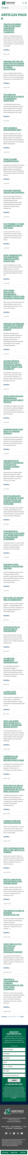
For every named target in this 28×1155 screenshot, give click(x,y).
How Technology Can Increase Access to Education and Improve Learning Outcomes (13, 500)
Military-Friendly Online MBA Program (13, 191)
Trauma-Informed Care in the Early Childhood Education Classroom (12, 28)
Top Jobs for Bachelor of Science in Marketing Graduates (13, 98)
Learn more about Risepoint (12, 1145)
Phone (10, 1066)
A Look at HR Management (9, 693)
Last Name (6, 1058)
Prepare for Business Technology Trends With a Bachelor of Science (13, 327)
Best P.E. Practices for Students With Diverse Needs (12, 881)
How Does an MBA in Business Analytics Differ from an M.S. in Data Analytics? (13, 788)
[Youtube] (22, 1133)
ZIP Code (6, 1071)
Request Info (14, 1152)
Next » (22, 1016)
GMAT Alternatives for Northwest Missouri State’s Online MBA (12, 258)
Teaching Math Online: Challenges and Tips (13, 566)
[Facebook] (6, 1133)
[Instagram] (18, 1133)
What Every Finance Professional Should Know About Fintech (13, 399)
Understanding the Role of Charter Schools (13, 431)
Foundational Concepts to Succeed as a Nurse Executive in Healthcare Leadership (13, 535)
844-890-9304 (16, 1084)
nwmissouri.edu (18, 1128)
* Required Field (14, 1046)
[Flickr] (14, 1133)
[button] (23, 3)
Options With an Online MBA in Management (11, 629)
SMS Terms (19, 1096)
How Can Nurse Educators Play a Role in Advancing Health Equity (12, 724)
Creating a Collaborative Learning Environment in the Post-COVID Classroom (13, 984)
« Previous (4, 1016)
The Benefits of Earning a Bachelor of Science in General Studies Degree (13, 465)
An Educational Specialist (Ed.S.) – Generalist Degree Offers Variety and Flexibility (12, 365)
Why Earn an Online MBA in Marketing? (13, 599)
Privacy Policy (5, 1126)
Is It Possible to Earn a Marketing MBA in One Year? (13, 226)
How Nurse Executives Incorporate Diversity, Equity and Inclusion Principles (13, 294)
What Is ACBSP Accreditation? (11, 160)
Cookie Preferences (16, 1126)
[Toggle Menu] (26, 3)
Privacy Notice (14, 1096)
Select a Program (8, 1049)
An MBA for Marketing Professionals (10, 660)
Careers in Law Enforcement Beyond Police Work (13, 758)
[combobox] (14, 1049)
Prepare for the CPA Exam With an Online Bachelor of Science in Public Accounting (13, 65)
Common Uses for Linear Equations (12, 822)
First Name (6, 1053)
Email (5, 1062)
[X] (10, 1133)
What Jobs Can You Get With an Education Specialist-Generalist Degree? (13, 948)
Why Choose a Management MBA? (12, 129)
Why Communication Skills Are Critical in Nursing (13, 850)
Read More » (6, 50)
